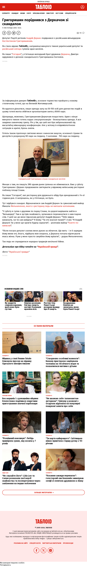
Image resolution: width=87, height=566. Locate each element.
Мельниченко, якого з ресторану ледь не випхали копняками (42, 206)
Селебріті (6, 13)
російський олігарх (12, 49)
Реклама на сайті (21, 543)
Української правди (19, 252)
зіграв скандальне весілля (53, 179)
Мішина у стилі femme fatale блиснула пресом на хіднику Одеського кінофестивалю (16, 361)
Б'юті (29, 13)
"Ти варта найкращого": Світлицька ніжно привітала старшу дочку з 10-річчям (64, 441)
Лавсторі (50, 13)
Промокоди (68, 543)
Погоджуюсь (5, 565)
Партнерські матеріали (51, 543)
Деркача (65, 54)
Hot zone (59, 13)
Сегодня (16, 54)
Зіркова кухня (39, 13)
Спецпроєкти (70, 13)
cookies (21, 563)
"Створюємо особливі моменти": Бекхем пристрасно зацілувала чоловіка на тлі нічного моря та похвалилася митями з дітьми (63, 362)
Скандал (14, 13)
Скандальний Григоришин (30, 179)
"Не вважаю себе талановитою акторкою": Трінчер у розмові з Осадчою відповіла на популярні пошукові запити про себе (63, 402)
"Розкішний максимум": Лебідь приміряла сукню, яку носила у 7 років (19, 441)
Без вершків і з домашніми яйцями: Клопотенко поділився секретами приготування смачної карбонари (20, 401)
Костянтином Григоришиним (17, 41)
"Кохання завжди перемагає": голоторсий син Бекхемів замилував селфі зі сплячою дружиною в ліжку (65, 478)
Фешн (22, 13)
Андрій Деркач (33, 38)
